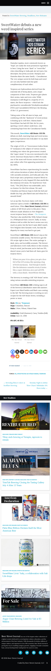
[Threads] (22, 352)
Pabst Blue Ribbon (22, 525)
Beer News (5, 479)
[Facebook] (13, 352)
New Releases (41, 16)
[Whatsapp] (40, 352)
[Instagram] (13, 356)
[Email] (45, 352)
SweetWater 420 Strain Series (28, 374)
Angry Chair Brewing (8, 616)
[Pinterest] (36, 352)
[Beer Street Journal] (25, 3)
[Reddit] (27, 352)
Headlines (31, 16)
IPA (15, 374)
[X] (17, 352)
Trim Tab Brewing (32, 479)
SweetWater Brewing (18, 16)
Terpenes (42, 374)
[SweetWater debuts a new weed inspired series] (25, 47)
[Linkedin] (31, 352)
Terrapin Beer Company (16, 434)
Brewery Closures (14, 479)
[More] (17, 356)
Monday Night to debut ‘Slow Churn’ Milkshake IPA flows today (36, 385)
